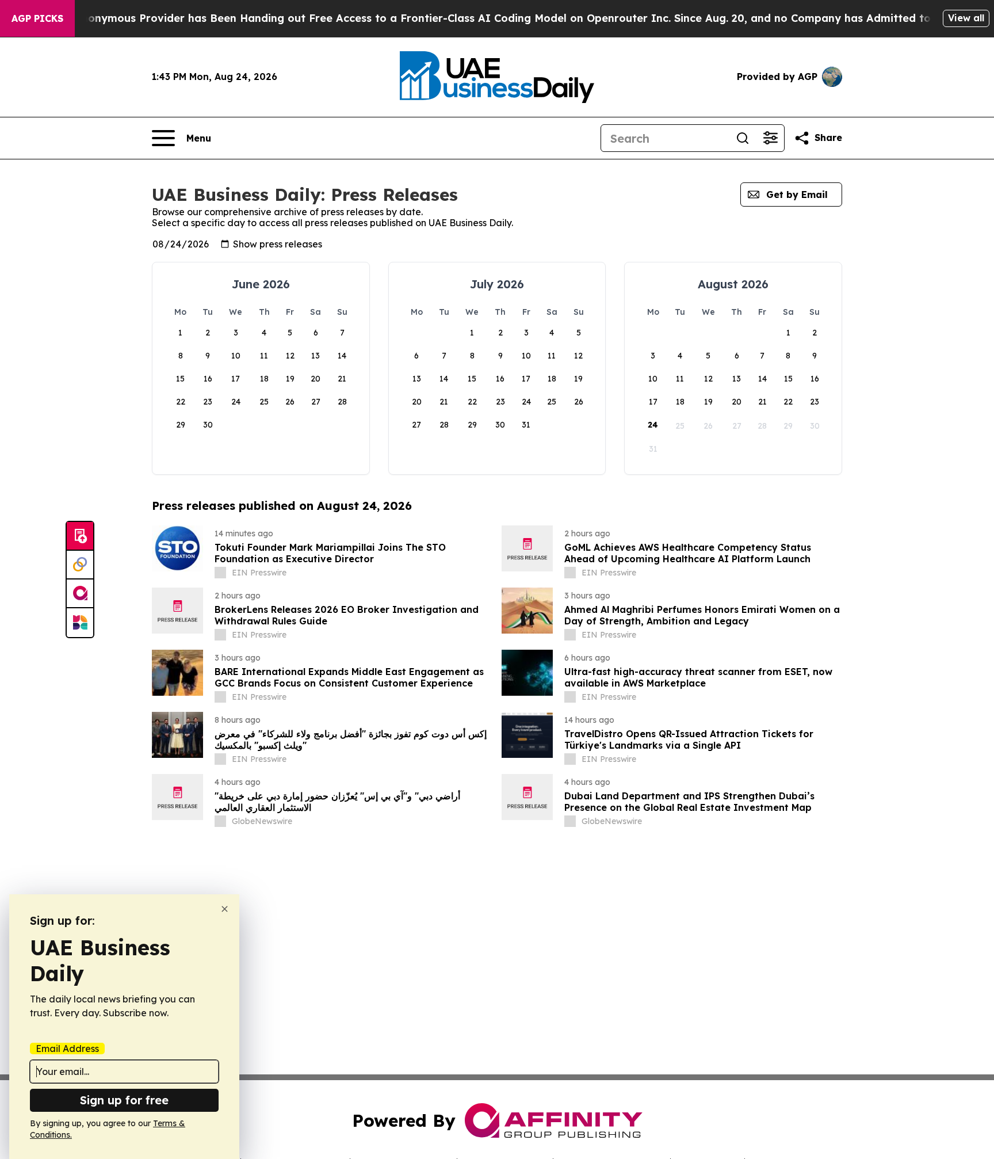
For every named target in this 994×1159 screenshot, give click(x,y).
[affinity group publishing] (80, 594)
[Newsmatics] (80, 622)
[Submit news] (80, 536)
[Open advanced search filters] (770, 138)
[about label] (220, 572)
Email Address (67, 1048)
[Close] (224, 908)
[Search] (742, 138)
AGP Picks (37, 18)
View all (966, 18)
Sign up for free (124, 1100)
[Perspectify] (80, 565)
